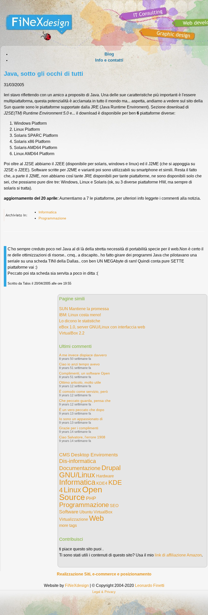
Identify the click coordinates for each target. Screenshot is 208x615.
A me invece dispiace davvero (83, 355)
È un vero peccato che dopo (81, 410)
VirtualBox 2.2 (71, 333)
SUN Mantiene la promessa (84, 309)
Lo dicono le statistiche (79, 321)
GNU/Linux (77, 475)
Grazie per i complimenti (78, 428)
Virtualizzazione (73, 519)
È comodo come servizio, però (83, 391)
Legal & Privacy (104, 592)
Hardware (105, 476)
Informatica (48, 212)
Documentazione (79, 468)
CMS (64, 454)
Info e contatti (109, 60)
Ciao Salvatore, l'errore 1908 (82, 437)
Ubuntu (86, 512)
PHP (91, 498)
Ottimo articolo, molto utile (80, 382)
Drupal (111, 467)
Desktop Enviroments (94, 454)
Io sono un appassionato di (80, 419)
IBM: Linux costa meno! (80, 315)
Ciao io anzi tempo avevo (79, 364)
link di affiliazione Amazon (178, 555)
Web (96, 518)
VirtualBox (103, 512)
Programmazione (52, 218)
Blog (109, 54)
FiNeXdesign (77, 585)
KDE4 (101, 483)
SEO (114, 506)
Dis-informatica (77, 461)
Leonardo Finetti (149, 585)
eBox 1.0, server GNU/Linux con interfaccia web (102, 327)
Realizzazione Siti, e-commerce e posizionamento (104, 574)
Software (68, 511)
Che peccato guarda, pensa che (85, 401)
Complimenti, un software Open (84, 373)
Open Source (80, 493)
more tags (68, 525)
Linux (72, 490)
